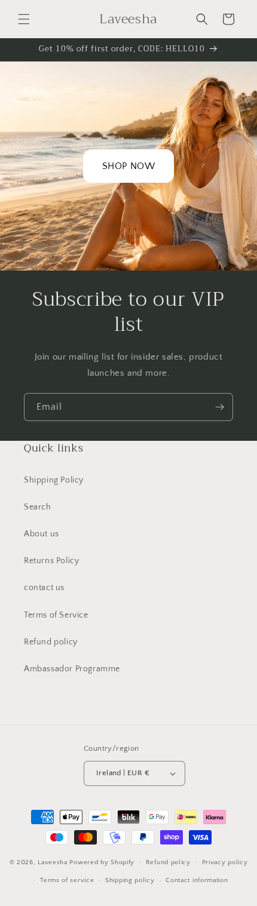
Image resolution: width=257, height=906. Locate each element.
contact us (44, 587)
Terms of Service (56, 615)
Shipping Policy (54, 480)
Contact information (197, 880)
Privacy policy (225, 862)
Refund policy (51, 642)
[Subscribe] (219, 407)
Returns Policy (51, 561)
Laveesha (53, 861)
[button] (24, 19)
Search (37, 507)
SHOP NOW (128, 166)
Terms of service (67, 880)
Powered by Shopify (101, 861)
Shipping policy (130, 880)
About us (41, 534)
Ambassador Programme (72, 669)
